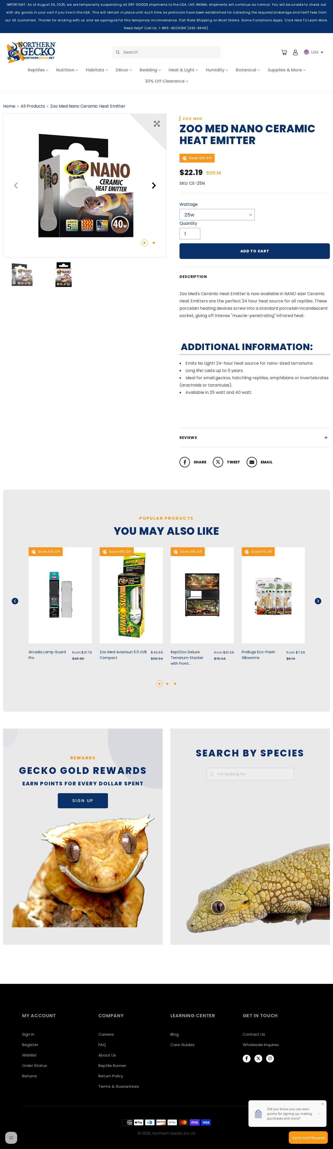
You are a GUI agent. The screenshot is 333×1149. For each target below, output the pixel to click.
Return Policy (110, 1076)
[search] (166, 52)
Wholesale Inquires (261, 1044)
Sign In (28, 1034)
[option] (84, 185)
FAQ (102, 1044)
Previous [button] (15, 185)
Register (30, 1044)
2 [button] (153, 242)
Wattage (189, 204)
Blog (174, 1034)
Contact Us (254, 1034)
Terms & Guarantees (118, 1086)
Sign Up (83, 801)
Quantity (188, 223)
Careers (106, 1034)
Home (9, 106)
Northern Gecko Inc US (173, 1133)
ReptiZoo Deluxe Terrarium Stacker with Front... (187, 657)
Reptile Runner (112, 1065)
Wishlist (29, 1055)
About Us (107, 1055)
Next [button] (153, 185)
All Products (33, 106)
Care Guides (182, 1044)
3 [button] (175, 683)
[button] (21, 601)
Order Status (34, 1065)
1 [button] (144, 242)
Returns (29, 1076)
